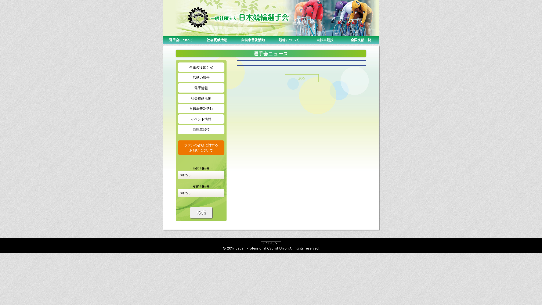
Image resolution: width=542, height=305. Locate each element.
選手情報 (201, 88)
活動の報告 (201, 77)
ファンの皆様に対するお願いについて (201, 147)
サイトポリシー (271, 243)
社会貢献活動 (217, 40)
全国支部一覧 (361, 40)
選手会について (181, 40)
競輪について (289, 40)
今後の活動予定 (201, 67)
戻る (301, 78)
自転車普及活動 (253, 40)
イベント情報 (201, 119)
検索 (201, 212)
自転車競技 (325, 40)
